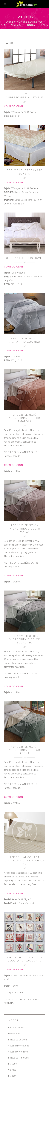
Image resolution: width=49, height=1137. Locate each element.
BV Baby (12, 1076)
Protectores (14, 1033)
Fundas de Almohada (18, 1057)
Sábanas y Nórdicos (18, 1051)
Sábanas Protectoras (18, 1045)
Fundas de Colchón (17, 1039)
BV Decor (12, 1063)
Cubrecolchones (16, 1027)
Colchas (12, 1069)
